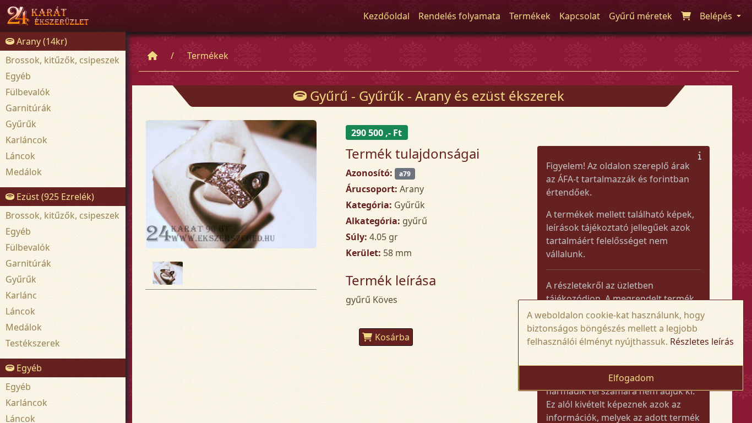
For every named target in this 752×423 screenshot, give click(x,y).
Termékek (207, 56)
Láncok (20, 156)
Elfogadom (631, 378)
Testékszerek (33, 343)
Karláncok (26, 140)
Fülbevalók (28, 92)
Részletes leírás (702, 341)
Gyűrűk (21, 124)
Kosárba (392, 337)
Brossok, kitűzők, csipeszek (62, 60)
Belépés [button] (717, 16)
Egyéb (18, 76)
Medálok (24, 172)
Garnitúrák (28, 108)
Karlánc (21, 295)
